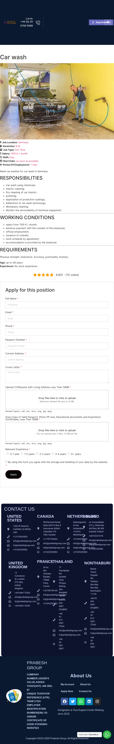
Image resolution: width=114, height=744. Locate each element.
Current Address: (15, 353)
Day (12, 157)
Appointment (103, 22)
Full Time (20, 149)
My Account (67, 684)
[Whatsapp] (81, 701)
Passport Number (16, 340)
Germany (23, 142)
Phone (9, 326)
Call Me (29, 18)
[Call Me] (38, 22)
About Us (85, 684)
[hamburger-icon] (108, 22)
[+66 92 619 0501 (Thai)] (55, 620)
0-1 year (14, 453)
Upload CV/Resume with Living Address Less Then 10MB (38, 387)
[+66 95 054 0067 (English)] (55, 604)
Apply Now (67, 691)
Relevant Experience (17, 449)
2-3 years (44, 453)
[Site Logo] (9, 25)
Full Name (11, 298)
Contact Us (85, 691)
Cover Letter (13, 367)
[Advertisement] (66, 22)
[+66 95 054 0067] (55, 644)
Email (9, 312)
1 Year (33, 164)
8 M (18, 146)
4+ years (76, 453)
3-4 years (60, 453)
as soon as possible (27, 160)
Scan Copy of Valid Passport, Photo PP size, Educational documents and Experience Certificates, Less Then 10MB (53, 418)
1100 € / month (19, 153)
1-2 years (29, 453)
